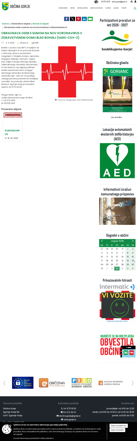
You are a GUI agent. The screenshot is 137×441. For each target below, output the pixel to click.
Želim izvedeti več (118, 425)
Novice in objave (41, 23)
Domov (5, 23)
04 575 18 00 (105, 1)
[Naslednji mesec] (133, 241)
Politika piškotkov (46, 438)
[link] (66, 19)
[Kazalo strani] (132, 1)
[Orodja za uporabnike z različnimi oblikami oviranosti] (96, 2)
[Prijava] (135, 1)
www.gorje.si (70, 419)
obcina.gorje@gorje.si (119, 1)
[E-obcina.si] (52, 383)
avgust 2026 (117, 241)
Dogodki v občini (117, 235)
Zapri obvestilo (117, 430)
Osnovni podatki (12, 403)
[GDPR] (23, 383)
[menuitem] (63, 6)
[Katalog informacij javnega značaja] (111, 383)
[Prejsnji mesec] (102, 241)
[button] (4, 383)
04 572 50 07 (69, 412)
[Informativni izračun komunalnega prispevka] (117, 211)
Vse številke (116, 117)
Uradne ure (127, 403)
